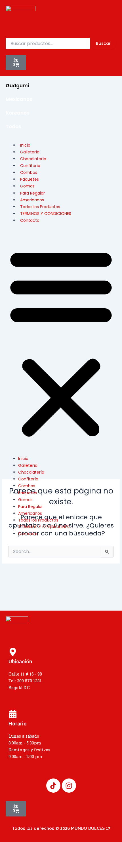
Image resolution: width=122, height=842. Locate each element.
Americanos (30, 513)
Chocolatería (31, 472)
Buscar (103, 43)
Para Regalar (30, 506)
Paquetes (27, 493)
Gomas (25, 500)
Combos (26, 486)
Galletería (27, 465)
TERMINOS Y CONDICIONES (45, 213)
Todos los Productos (38, 520)
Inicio (23, 458)
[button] (61, 342)
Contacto (29, 220)
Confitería (28, 479)
